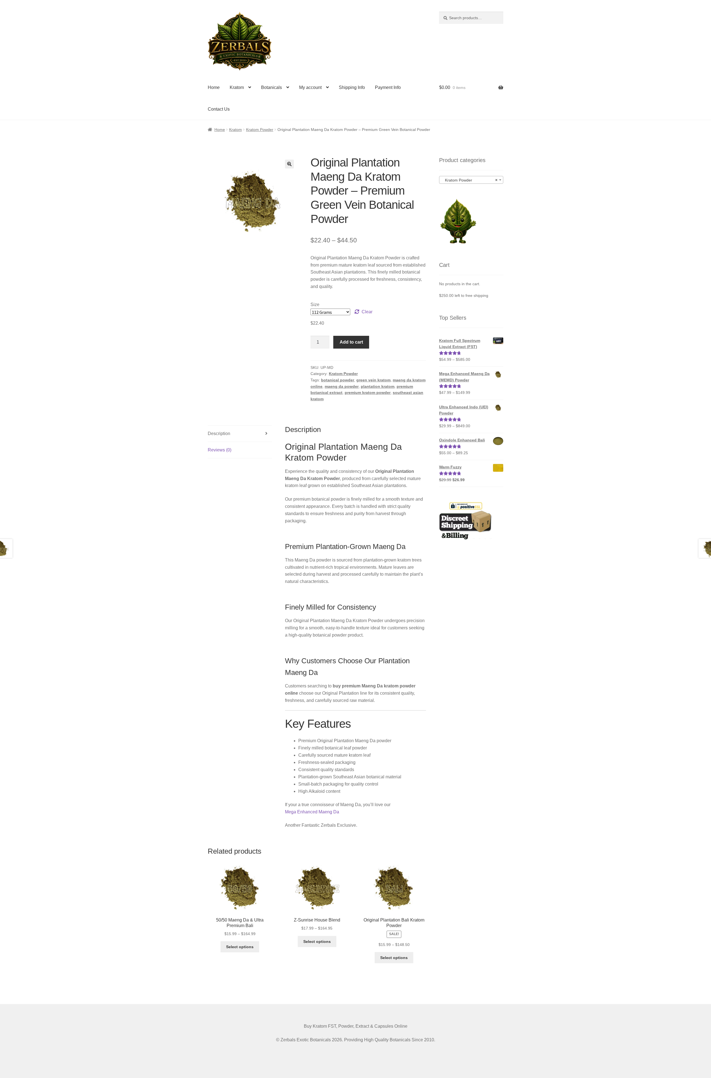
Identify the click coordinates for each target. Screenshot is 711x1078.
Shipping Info (352, 87)
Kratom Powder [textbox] (469, 180)
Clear (367, 311)
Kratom (237, 87)
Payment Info (388, 87)
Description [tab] (219, 433)
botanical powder (337, 380)
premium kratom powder (367, 392)
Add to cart (351, 342)
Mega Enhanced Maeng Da (312, 811)
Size (315, 304)
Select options (240, 947)
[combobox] (471, 180)
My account (310, 87)
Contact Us (219, 109)
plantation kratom (377, 386)
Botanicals (271, 87)
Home (214, 87)
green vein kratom (373, 380)
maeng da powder (342, 386)
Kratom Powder (259, 129)
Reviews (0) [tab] (219, 450)
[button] (289, 164)
